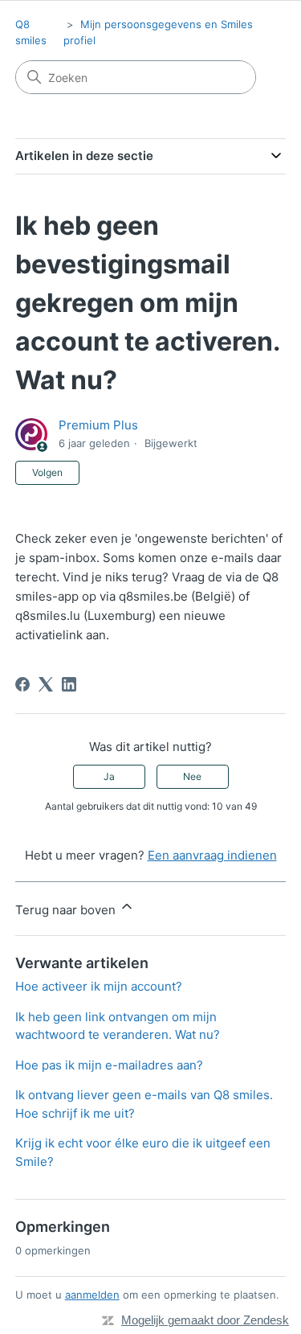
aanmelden (92, 1294)
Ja (109, 776)
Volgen (47, 472)
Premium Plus (98, 425)
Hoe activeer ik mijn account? (98, 986)
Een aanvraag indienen (212, 855)
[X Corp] (46, 684)
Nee (192, 776)
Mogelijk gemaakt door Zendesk (205, 1320)
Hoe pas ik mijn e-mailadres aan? (109, 1065)
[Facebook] (22, 684)
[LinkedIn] (69, 684)
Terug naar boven (67, 909)
